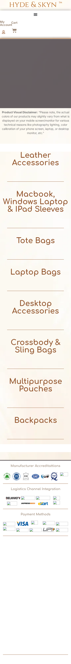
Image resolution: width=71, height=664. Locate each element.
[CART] (14, 30)
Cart (14, 23)
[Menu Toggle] (35, 14)
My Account (6, 23)
